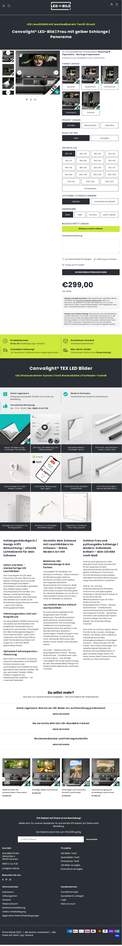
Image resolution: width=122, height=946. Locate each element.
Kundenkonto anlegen (72, 895)
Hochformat (109, 86)
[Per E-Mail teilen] (35, 99)
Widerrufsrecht (10, 903)
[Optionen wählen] (7, 781)
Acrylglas (104, 138)
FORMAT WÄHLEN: (71, 63)
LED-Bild (71, 125)
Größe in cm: (69, 147)
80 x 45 (68, 153)
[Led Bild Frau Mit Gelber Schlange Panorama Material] (8, 83)
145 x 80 (83, 160)
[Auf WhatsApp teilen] (31, 99)
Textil (76, 138)
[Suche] (9, 5)
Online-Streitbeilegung (14, 911)
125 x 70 (68, 160)
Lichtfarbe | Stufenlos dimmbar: (79, 195)
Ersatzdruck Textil (70, 861)
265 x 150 (112, 174)
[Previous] (19, 72)
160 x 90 (68, 167)
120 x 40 (111, 153)
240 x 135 (83, 174)
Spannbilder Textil (70, 857)
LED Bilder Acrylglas (70, 865)
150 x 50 (97, 160)
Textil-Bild (109, 125)
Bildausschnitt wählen (91, 228)
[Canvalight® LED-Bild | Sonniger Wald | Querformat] (17, 772)
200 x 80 (97, 167)
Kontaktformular (69, 891)
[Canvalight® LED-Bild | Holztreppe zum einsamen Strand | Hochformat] (46, 772)
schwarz (93, 214)
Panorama (71, 112)
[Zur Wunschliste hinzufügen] (7, 775)
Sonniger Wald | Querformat (16, 790)
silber (67, 214)
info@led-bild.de (10, 868)
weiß (80, 214)
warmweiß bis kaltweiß (104, 201)
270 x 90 (71, 181)
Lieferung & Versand (106, 259)
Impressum (8, 891)
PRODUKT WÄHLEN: (71, 120)
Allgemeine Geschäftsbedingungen (20, 915)
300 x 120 (109, 181)
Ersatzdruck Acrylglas (72, 868)
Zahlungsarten (9, 895)
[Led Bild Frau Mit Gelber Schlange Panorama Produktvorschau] (8, 56)
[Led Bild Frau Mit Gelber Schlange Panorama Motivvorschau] (8, 70)
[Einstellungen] (111, 4)
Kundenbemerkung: (72, 235)
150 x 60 (111, 160)
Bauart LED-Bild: (70, 133)
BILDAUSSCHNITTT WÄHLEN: (75, 223)
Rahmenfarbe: (69, 209)
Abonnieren (91, 839)
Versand (6, 899)
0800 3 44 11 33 (10, 863)
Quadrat (71, 86)
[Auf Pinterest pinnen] (27, 99)
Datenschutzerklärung (13, 907)
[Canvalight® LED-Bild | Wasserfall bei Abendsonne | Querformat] (106, 772)
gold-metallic (109, 214)
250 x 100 (97, 174)
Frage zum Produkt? (75, 265)
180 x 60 (83, 167)
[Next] (56, 72)
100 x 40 (83, 153)
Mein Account (68, 903)
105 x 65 (97, 153)
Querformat (90, 86)
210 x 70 (111, 167)
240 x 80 (68, 174)
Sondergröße (90, 188)
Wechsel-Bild (90, 125)
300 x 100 (90, 181)
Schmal (90, 112)
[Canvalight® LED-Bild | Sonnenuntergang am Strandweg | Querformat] (76, 772)
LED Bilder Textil (69, 853)
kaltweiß (76, 201)
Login (63, 899)
